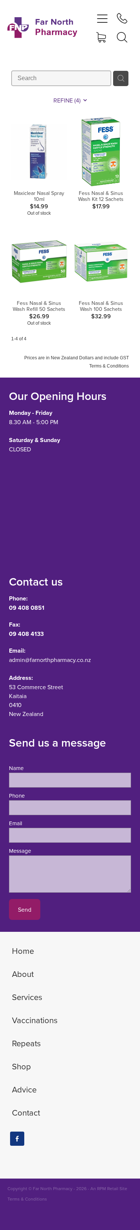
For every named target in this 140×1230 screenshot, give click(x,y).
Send (24, 909)
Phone (17, 795)
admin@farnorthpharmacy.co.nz (50, 660)
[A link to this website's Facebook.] (17, 1139)
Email (15, 823)
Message (20, 851)
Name (16, 768)
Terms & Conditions (27, 1199)
